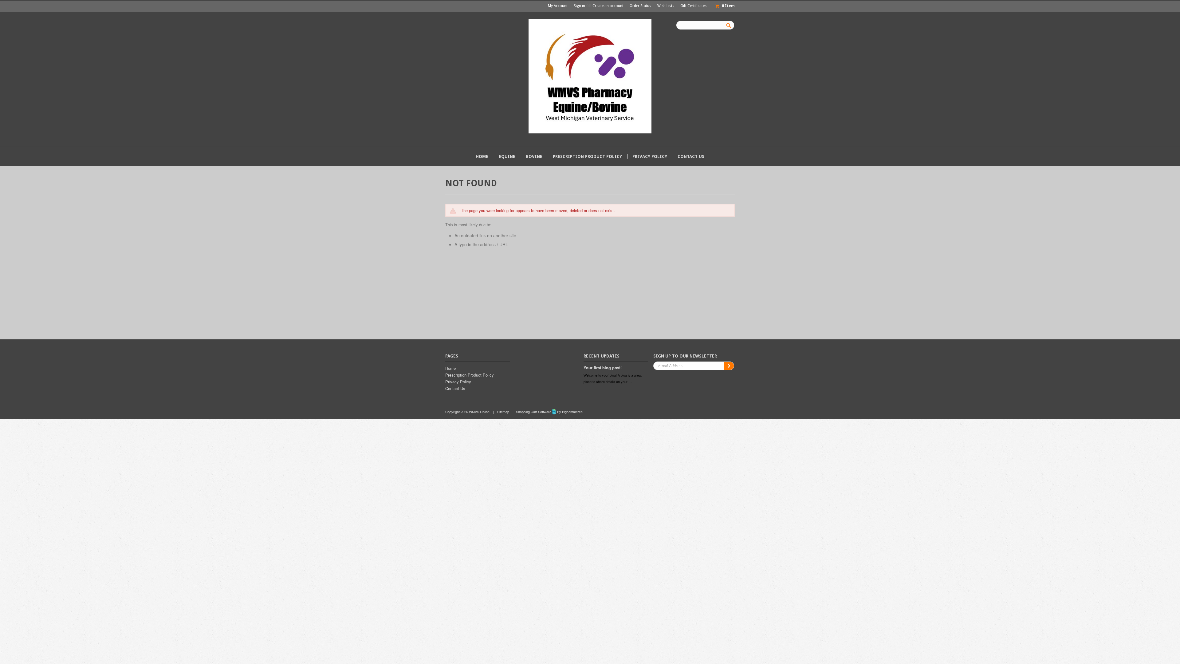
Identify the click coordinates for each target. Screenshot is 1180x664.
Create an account (607, 6)
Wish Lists (665, 6)
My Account (558, 6)
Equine (507, 156)
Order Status (640, 6)
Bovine (534, 156)
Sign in (579, 6)
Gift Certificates (693, 6)
